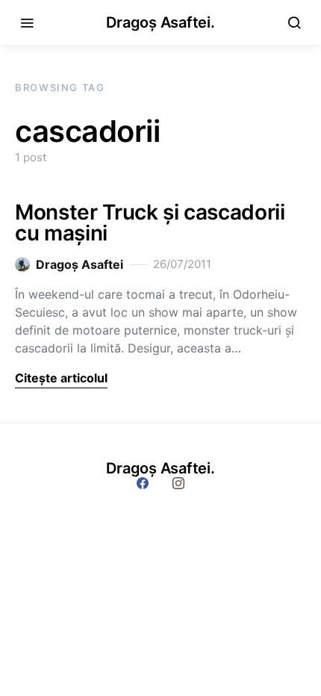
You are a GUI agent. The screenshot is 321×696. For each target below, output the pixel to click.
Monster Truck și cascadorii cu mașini (150, 222)
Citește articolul (61, 377)
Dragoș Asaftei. (160, 22)
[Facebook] (142, 483)
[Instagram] (178, 483)
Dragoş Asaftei (79, 264)
